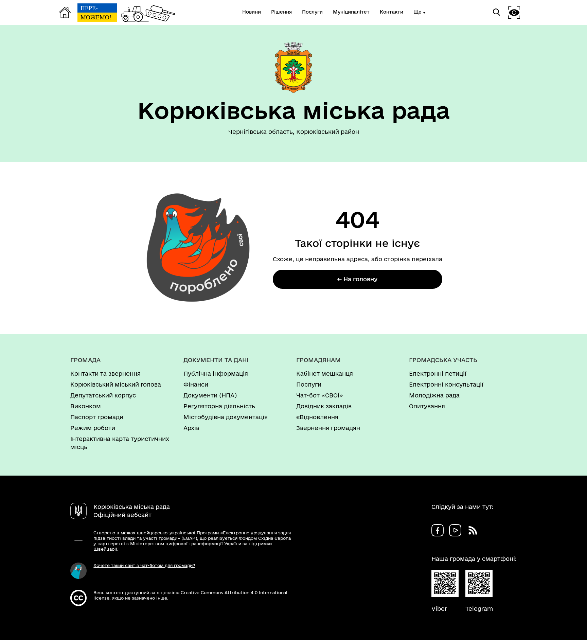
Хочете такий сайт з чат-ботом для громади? (144, 565)
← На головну (357, 279)
